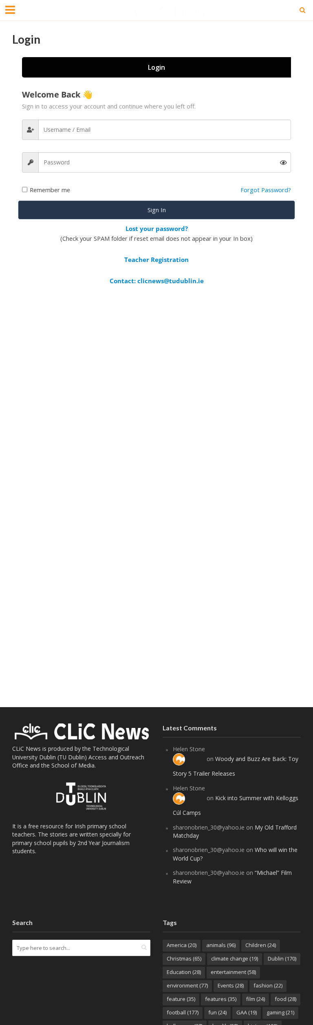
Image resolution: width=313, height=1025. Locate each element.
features (220, 999)
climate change (234, 958)
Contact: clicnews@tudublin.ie (157, 281)
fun (217, 1012)
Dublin (282, 958)
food (285, 999)
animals (221, 945)
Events (231, 985)
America (181, 945)
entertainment (233, 972)
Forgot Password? (265, 190)
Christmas (184, 958)
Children (260, 945)
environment (187, 985)
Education (184, 972)
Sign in (157, 210)
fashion (267, 985)
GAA (246, 1012)
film (255, 999)
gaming (280, 1012)
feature (181, 999)
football (182, 1012)
